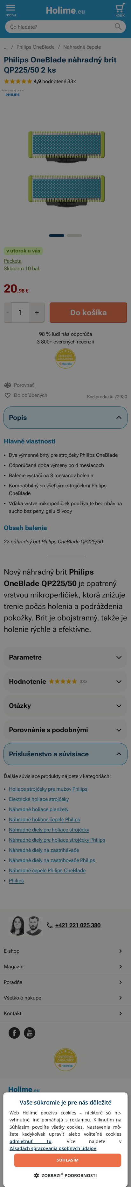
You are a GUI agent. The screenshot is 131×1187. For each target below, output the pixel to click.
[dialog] (65, 1139)
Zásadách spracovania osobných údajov (53, 1148)
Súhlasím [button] (68, 1160)
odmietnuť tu (31, 1141)
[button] (65, 1175)
